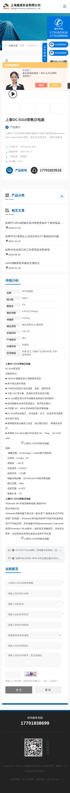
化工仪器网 (28, 779)
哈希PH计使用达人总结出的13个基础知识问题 (32, 236)
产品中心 (32, 45)
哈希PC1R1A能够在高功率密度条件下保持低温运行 (35, 223)
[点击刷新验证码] (30, 674)
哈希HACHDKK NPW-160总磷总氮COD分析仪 (39, 558)
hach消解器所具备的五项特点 (22, 263)
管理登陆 (40, 779)
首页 (22, 45)
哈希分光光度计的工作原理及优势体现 (27, 249)
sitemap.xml (53, 779)
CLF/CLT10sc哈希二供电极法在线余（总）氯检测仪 (42, 550)
